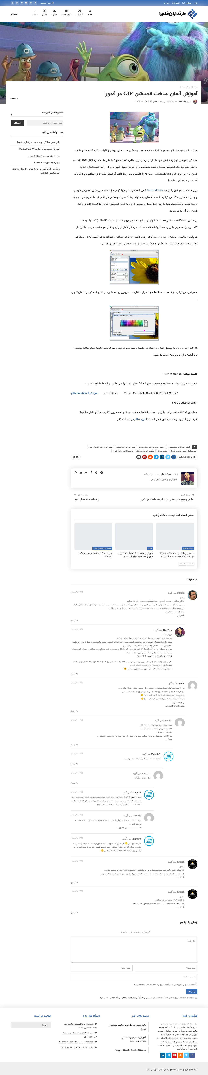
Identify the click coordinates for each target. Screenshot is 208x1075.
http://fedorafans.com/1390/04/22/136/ (154, 656)
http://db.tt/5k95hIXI (175, 706)
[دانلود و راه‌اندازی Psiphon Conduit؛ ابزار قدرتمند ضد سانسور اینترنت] (175, 536)
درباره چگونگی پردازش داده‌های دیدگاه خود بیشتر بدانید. (123, 997)
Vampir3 (155, 754)
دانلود (54, 15)
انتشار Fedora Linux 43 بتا (71, 1041)
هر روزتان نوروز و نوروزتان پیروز (44, 155)
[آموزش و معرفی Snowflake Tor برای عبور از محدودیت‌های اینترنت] (134, 536)
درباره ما (167, 3)
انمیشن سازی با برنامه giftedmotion (151, 447)
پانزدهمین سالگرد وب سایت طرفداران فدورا (38, 142)
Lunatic (180, 683)
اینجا (133, 797)
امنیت (150, 548)
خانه (195, 3)
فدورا (44, 1025)
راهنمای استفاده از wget (86, 499)
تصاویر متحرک (163, 451)
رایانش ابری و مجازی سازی (102, 548)
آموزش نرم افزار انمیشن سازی (179, 447)
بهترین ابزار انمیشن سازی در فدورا (183, 451)
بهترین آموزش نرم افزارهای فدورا (101, 447)
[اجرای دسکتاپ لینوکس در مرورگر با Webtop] (93, 536)
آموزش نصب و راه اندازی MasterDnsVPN (39, 149)
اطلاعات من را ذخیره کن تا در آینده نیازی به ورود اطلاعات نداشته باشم (164, 984)
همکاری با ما (187, 3)
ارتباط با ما (176, 3)
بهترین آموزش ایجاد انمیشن (126, 447)
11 (136, 101)
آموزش (80, 15)
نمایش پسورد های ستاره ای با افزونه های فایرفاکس (167, 499)
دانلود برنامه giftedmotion (145, 451)
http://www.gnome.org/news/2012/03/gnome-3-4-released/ (158, 903)
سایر (34, 15)
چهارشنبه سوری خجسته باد (47, 162)
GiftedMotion (155, 190)
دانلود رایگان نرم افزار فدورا (123, 451)
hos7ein (167, 630)
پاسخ (73, 620)
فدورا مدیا (67, 15)
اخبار (44, 15)
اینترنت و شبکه (188, 548)
